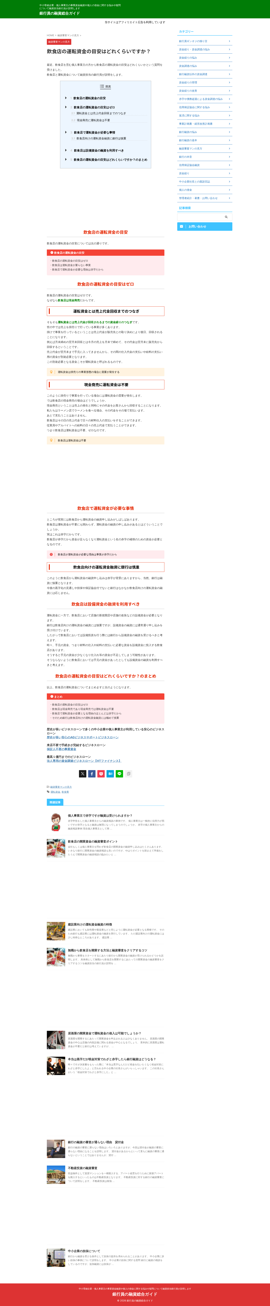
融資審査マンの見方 (61, 786)
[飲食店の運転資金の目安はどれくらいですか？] (110, 773)
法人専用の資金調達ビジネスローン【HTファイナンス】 (84, 761)
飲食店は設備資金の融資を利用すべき (97, 150)
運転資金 (55, 791)
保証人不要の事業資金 (61, 749)
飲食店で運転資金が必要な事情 (92, 132)
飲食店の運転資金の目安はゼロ (92, 107)
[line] (119, 773)
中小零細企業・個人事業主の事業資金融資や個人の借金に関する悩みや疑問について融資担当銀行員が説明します (135, 1288)
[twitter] (82, 773)
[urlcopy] (128, 773)
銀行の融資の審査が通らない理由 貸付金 (96, 1142)
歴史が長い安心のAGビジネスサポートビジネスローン (83, 737)
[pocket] (101, 773)
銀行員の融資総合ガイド (59, 13)
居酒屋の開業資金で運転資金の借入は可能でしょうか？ (104, 1033)
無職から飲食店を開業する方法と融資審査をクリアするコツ (107, 950)
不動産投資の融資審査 (82, 1168)
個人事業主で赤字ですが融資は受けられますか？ (100, 815)
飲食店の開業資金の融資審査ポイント (93, 841)
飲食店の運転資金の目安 (88, 98)
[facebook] (92, 773)
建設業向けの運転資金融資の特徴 (90, 924)
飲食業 (65, 791)
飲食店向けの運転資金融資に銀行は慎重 (98, 138)
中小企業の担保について (84, 1251)
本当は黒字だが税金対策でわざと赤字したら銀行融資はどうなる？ (112, 1059)
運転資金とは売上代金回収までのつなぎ (98, 113)
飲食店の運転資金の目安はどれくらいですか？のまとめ (108, 159)
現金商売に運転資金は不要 (90, 120)
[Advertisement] (105, 197)
